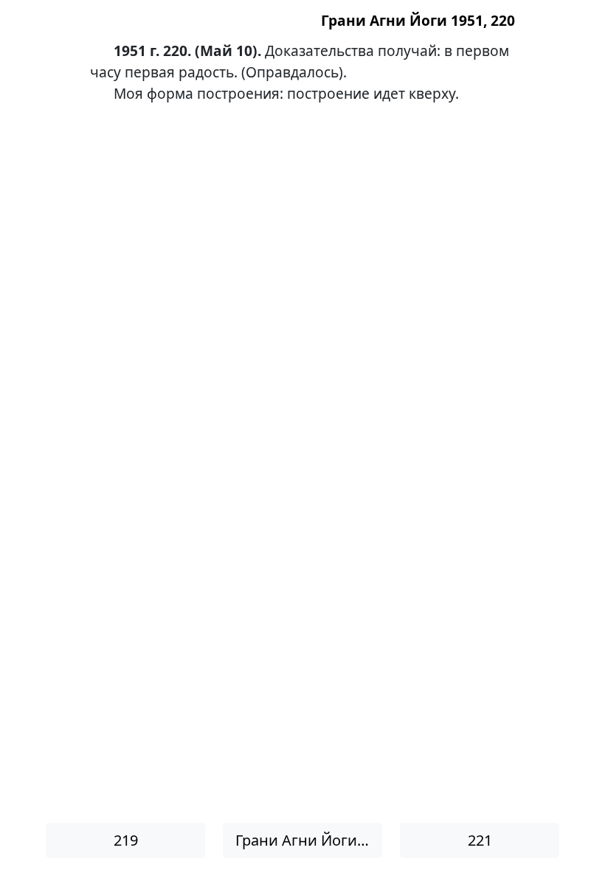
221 (480, 840)
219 (126, 840)
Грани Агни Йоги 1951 (308, 840)
